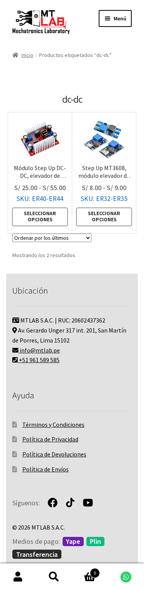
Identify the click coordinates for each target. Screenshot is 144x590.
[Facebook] (52, 502)
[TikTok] (70, 502)
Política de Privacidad (50, 439)
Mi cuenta (18, 577)
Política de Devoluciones (54, 454)
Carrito (84, 570)
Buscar (54, 577)
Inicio (27, 55)
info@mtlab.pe (39, 350)
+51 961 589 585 (39, 360)
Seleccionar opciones (40, 216)
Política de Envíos (45, 469)
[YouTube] (87, 502)
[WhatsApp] (126, 577)
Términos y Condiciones (53, 424)
